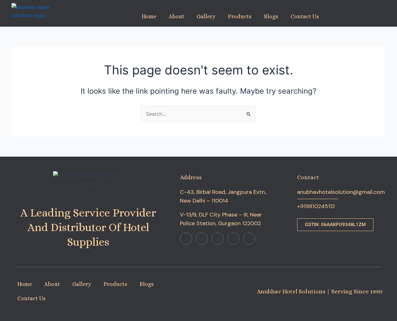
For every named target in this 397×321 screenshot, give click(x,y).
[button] (335, 224)
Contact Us (305, 16)
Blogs (271, 16)
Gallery (206, 16)
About (176, 16)
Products (240, 16)
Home (149, 16)
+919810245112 (316, 206)
